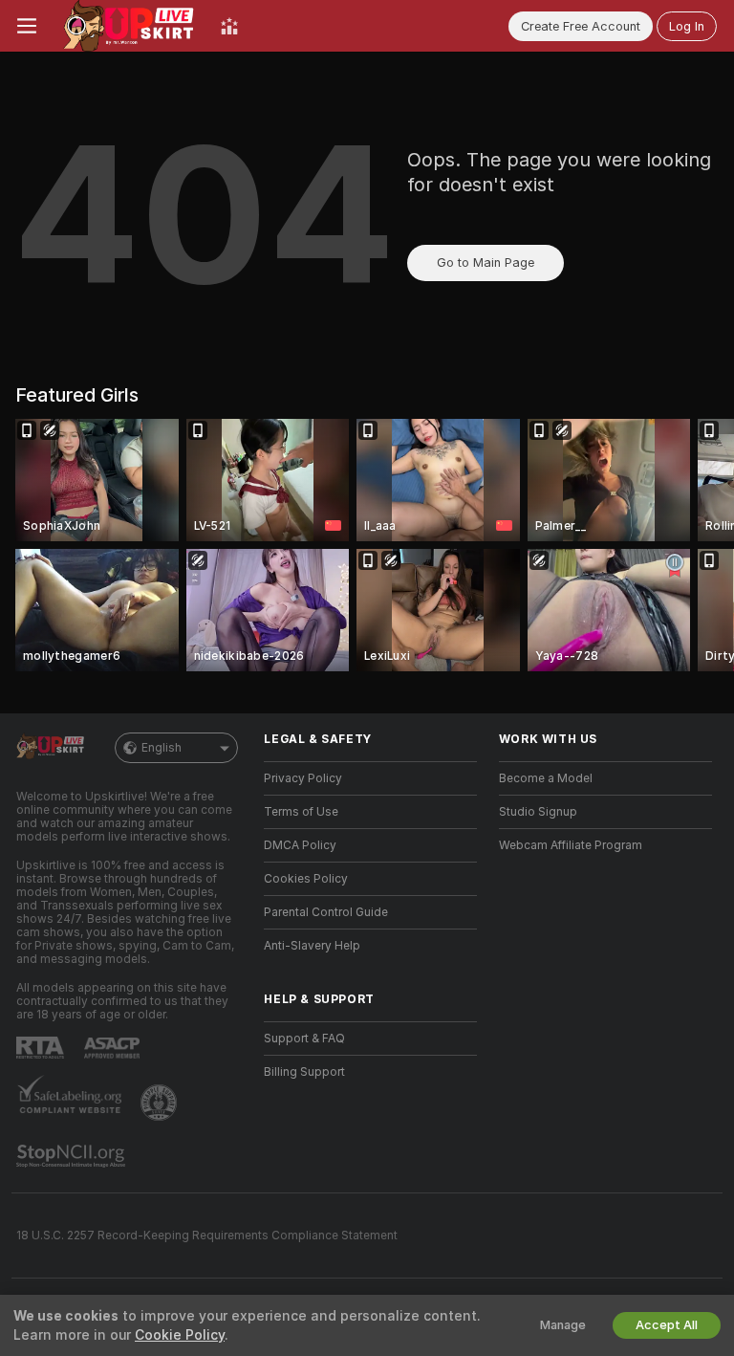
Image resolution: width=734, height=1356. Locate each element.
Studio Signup (538, 812)
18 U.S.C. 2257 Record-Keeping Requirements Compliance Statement (207, 1235)
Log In (686, 26)
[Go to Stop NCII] (72, 1156)
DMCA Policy (300, 845)
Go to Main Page (485, 262)
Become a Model (546, 778)
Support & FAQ (304, 1038)
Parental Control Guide (326, 912)
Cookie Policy (180, 1335)
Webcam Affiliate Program (570, 845)
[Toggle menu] (27, 26)
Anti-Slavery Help (312, 945)
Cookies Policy (306, 879)
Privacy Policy (303, 778)
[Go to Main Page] (129, 26)
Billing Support (304, 1072)
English (161, 748)
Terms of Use (301, 812)
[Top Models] (229, 26)
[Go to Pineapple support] (160, 1102)
